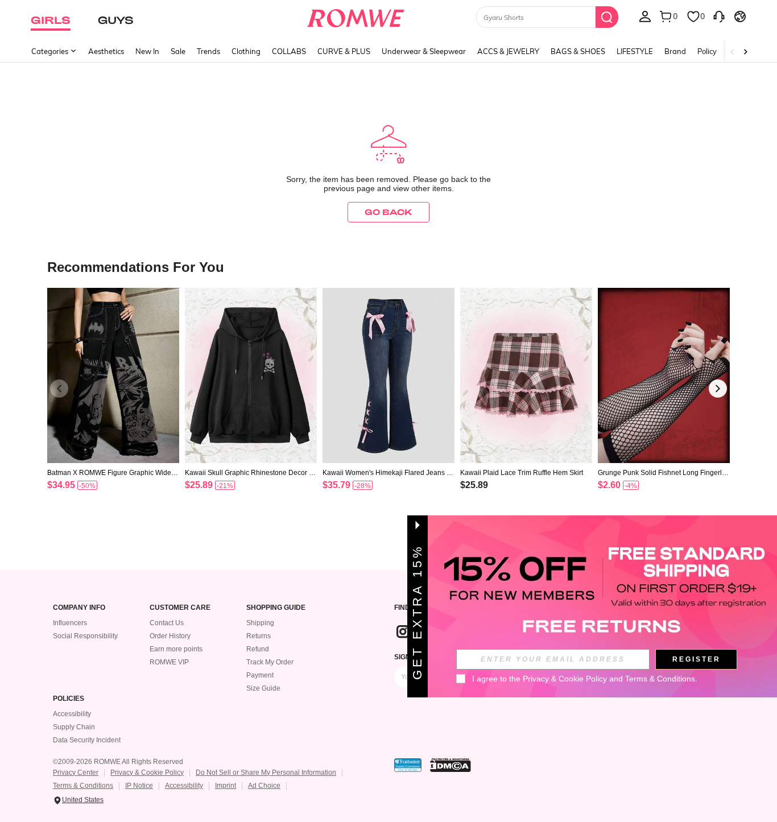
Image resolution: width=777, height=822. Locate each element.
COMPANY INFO (79, 608)
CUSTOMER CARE (180, 608)
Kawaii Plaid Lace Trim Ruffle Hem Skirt (521, 473)
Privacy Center (75, 772)
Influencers (70, 623)
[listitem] (113, 403)
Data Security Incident (87, 740)
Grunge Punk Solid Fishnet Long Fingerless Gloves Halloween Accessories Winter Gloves (663, 473)
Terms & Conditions (83, 786)
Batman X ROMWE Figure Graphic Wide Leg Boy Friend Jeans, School (112, 473)
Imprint (225, 786)
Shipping (260, 623)
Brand (675, 51)
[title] (388, 266)
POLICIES (68, 699)
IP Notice (139, 786)
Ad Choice (264, 786)
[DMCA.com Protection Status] (450, 765)
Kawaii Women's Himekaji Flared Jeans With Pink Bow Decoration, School (388, 473)
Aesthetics (106, 51)
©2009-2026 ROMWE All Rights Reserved (118, 762)
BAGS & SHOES (578, 51)
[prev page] (59, 388)
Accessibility (72, 714)
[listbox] (645, 16)
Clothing (246, 51)
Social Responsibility (85, 636)
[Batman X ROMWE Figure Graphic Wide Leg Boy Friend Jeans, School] (113, 376)
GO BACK (388, 212)
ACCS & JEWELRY (508, 51)
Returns (258, 636)
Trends (208, 51)
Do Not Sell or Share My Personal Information (266, 772)
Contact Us (167, 623)
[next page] (718, 388)
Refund (257, 649)
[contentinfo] (61, 485)
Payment (260, 675)
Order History (170, 636)
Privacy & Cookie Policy (147, 772)
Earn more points (176, 649)
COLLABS (289, 51)
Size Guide (263, 688)
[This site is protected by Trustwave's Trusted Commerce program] (407, 765)
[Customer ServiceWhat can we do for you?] (719, 16)
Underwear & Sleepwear (424, 51)
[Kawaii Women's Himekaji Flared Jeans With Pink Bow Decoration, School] (388, 376)
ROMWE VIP (169, 662)
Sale (178, 51)
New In (147, 51)
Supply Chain (74, 727)
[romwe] (355, 16)
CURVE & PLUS (343, 51)
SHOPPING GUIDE (275, 608)
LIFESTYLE (635, 51)
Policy (707, 51)
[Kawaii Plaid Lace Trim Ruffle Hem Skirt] (526, 376)
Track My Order (270, 662)
